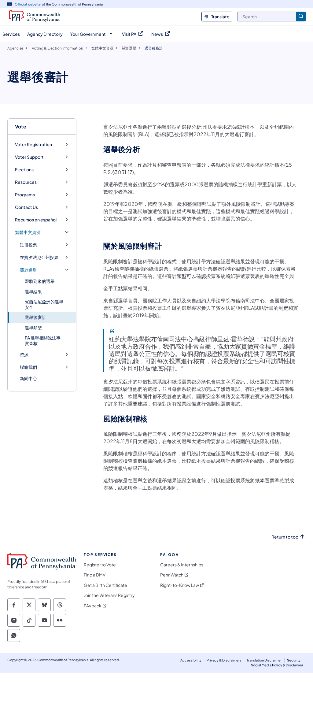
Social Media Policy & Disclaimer (277, 665)
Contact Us (26, 207)
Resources (26, 182)
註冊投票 (28, 244)
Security (293, 660)
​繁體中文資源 (28, 232)
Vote (20, 126)
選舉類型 (33, 327)
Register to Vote (100, 564)
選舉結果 (33, 291)
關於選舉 (28, 269)
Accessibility (190, 660)
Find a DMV (94, 574)
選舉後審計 (35, 317)
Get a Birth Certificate (105, 585)
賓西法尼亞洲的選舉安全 (44, 304)
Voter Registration (33, 144)
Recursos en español (36, 219)
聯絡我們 (28, 367)
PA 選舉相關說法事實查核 (43, 340)
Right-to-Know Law (179, 585)
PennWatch (171, 574)
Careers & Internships (181, 564)
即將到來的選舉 (40, 281)
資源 (24, 354)
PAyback (92, 605)
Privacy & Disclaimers (224, 660)
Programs (25, 194)
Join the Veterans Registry (109, 595)
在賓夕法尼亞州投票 (39, 257)
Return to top (284, 536)
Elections (24, 169)
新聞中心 (28, 378)
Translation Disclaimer (264, 660)
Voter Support (29, 157)
